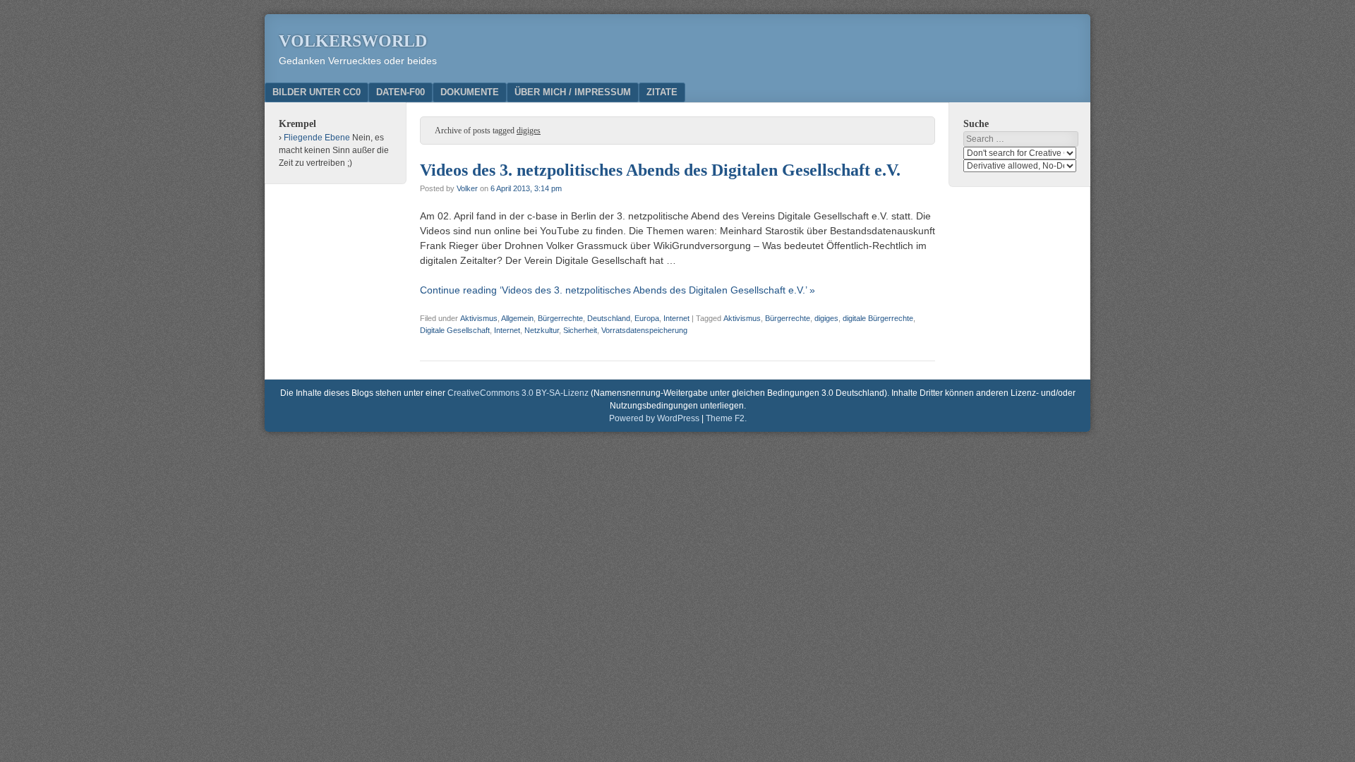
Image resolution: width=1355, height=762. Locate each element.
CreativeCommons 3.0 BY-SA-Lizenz (518, 393)
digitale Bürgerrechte (878, 318)
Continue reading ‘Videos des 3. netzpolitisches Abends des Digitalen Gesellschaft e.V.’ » (617, 290)
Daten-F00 (400, 92)
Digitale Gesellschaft (455, 330)
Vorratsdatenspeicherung (644, 330)
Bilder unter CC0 (316, 92)
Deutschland (608, 318)
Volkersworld (353, 41)
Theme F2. (726, 418)
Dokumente (469, 92)
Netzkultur (541, 330)
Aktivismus (479, 318)
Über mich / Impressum (572, 92)
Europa (646, 318)
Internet (676, 318)
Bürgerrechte (560, 318)
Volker (467, 188)
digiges (826, 318)
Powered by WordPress (654, 418)
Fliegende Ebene (317, 138)
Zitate (662, 92)
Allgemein (517, 318)
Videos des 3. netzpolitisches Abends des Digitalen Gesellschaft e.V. (660, 170)
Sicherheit (580, 330)
